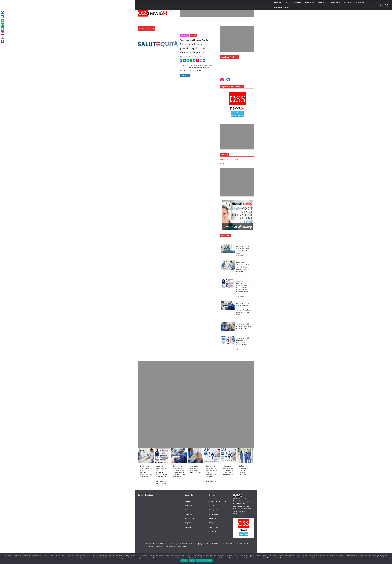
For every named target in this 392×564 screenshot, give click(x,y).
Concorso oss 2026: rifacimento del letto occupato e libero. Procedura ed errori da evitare (243, 251)
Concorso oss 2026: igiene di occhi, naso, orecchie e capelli (243, 310)
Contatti (223, 163)
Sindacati (297, 3)
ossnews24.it (149, 543)
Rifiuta (192, 561)
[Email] (2, 37)
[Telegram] (2, 21)
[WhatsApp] (2, 25)
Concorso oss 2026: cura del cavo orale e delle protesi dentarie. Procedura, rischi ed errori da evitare (243, 292)
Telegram (212, 523)
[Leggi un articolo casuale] (386, 5)
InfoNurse (347, 3)
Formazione (335, 3)
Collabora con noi (281, 8)
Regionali (321, 3)
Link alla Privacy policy (204, 561)
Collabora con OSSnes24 (217, 501)
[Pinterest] (2, 33)
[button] (326, 2)
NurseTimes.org (192, 543)
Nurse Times (359, 3)
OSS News (277, 3)
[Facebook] (2, 13)
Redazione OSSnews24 (196, 56)
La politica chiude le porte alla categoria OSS (236, 468)
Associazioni (309, 3)
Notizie (187, 501)
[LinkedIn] (2, 17)
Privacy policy (214, 510)
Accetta (184, 561)
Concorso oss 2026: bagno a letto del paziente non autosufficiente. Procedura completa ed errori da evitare (243, 327)
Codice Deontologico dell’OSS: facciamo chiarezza (218, 470)
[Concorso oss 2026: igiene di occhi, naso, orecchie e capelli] (228, 310)
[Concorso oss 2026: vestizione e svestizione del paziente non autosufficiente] (228, 344)
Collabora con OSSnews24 (229, 160)
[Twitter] (2, 29)
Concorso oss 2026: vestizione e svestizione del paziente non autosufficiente (203, 470)
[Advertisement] (217, 12)
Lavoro (288, 3)
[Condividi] (2, 41)
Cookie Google (214, 514)
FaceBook (212, 518)
